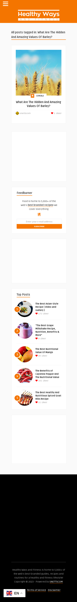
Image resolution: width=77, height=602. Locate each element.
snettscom (25, 113)
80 (39, 355)
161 (40, 380)
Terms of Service (36, 590)
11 (39, 402)
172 (40, 313)
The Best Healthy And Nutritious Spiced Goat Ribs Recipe (48, 395)
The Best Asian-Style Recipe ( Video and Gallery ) (46, 307)
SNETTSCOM (56, 581)
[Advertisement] (43, 154)
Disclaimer (54, 590)
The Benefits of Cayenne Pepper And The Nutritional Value (47, 374)
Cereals (40, 96)
